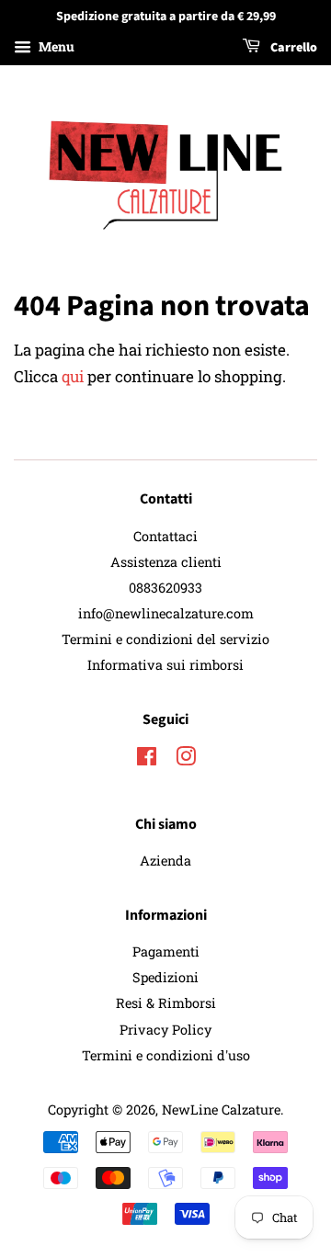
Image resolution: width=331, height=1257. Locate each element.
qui (73, 376)
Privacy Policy (165, 1029)
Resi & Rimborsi (166, 1003)
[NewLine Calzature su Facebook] (146, 759)
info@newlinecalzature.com (166, 613)
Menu (55, 46)
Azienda (165, 860)
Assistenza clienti (166, 562)
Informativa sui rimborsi (165, 665)
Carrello (292, 48)
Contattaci (165, 536)
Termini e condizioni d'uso (166, 1055)
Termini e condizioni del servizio (165, 639)
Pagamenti (166, 951)
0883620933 (165, 587)
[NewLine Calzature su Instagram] (186, 759)
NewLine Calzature (221, 1109)
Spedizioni (165, 977)
